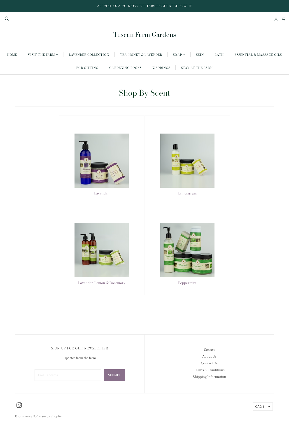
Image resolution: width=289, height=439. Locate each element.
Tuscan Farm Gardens (144, 34)
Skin (200, 54)
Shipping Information (209, 376)
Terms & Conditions (209, 370)
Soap (177, 54)
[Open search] (7, 18)
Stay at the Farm (197, 67)
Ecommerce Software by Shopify (38, 416)
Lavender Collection (89, 54)
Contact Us (209, 363)
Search (209, 349)
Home (12, 54)
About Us (209, 356)
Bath (219, 54)
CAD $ (260, 406)
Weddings (161, 67)
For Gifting (87, 67)
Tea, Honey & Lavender (141, 54)
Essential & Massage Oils (258, 54)
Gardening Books (125, 67)
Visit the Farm (41, 54)
